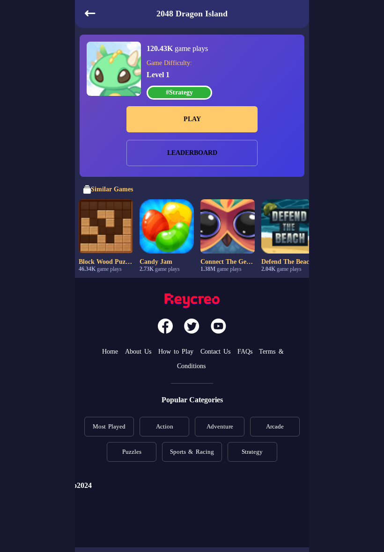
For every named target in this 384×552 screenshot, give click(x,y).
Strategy (252, 451)
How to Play (176, 351)
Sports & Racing (192, 451)
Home (110, 351)
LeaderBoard (192, 152)
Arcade (275, 426)
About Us (138, 351)
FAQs (244, 351)
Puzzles (131, 451)
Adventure (220, 426)
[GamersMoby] (192, 302)
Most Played (109, 426)
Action (164, 426)
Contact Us (215, 351)
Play (192, 119)
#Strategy (179, 92)
